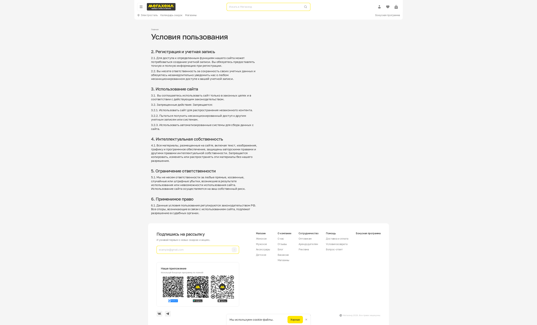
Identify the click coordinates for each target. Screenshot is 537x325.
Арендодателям (308, 244)
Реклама (304, 249)
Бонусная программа (387, 15)
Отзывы (282, 244)
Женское (261, 238)
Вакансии (283, 254)
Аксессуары (263, 249)
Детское (261, 254)
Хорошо (295, 319)
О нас (281, 238)
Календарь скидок (171, 15)
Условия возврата (336, 244)
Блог (280, 249)
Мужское (261, 244)
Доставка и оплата (337, 238)
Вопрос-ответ (334, 249)
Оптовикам (305, 238)
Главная (155, 29)
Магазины (191, 15)
